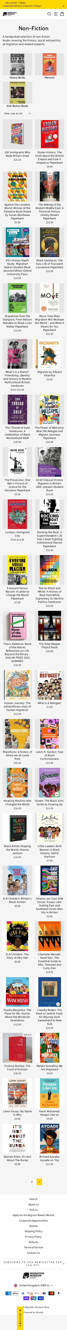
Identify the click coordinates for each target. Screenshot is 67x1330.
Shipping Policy (34, 1231)
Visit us (33, 1210)
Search (33, 1199)
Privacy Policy (33, 1237)
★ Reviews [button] (20, 1318)
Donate (33, 1226)
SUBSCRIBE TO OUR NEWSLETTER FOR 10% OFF (33, 1264)
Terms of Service (33, 1247)
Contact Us (33, 1253)
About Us (33, 1204)
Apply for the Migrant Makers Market (33, 1215)
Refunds (33, 1242)
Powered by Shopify (33, 1312)
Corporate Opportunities (33, 1221)
